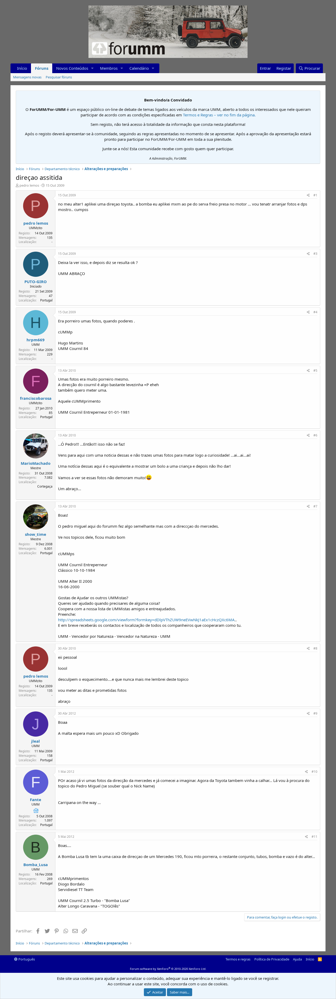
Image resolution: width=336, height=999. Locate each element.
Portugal (46, 300)
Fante (35, 799)
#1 (315, 195)
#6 (315, 435)
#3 (315, 253)
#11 (314, 836)
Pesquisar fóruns (59, 77)
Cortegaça (44, 486)
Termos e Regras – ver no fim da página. (219, 114)
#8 (315, 648)
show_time (35, 534)
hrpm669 (36, 339)
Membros (109, 68)
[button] (92, 68)
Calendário (139, 68)
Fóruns (41, 68)
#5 (315, 370)
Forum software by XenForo (168, 969)
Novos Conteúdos (72, 68)
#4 (315, 312)
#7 (315, 506)
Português (26, 959)
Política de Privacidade (271, 959)
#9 (315, 713)
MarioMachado (35, 463)
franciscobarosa (35, 398)
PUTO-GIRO (35, 281)
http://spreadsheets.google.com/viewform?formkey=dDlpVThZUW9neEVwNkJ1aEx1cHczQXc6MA (146, 619)
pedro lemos (29, 185)
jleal (35, 741)
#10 (314, 771)
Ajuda (297, 959)
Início (22, 68)
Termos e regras (237, 959)
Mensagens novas (27, 77)
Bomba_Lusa (35, 864)
